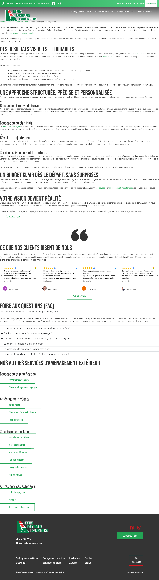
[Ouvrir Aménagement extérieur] (91, 11)
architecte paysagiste (12, 126)
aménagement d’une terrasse (121, 188)
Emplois (135, 3)
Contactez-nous (151, 3)
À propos (128, 3)
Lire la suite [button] (8, 281)
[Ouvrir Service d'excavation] (112, 11)
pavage (102, 188)
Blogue (142, 3)
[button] (157, 275)
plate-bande (107, 56)
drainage (138, 54)
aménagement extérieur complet (21, 33)
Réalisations (120, 3)
